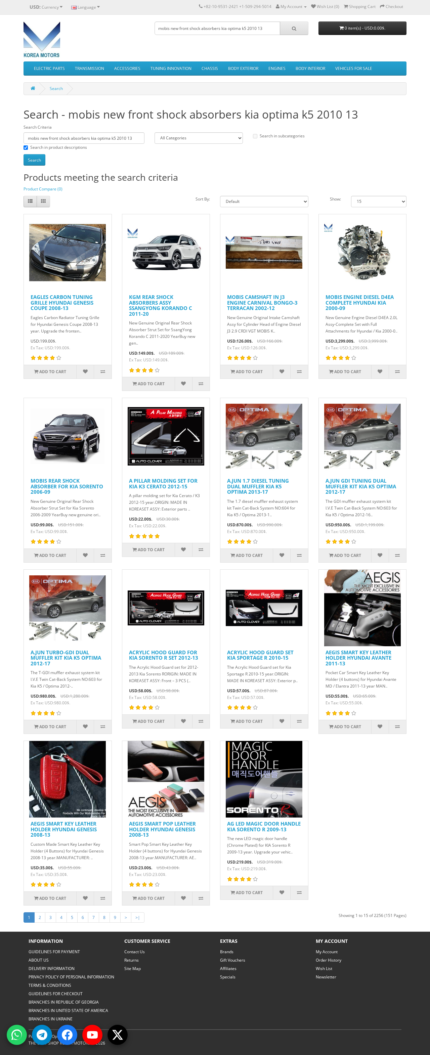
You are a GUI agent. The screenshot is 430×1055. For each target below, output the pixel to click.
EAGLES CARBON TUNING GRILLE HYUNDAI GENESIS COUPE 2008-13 (62, 302)
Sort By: (203, 199)
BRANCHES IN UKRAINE (51, 1019)
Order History (328, 960)
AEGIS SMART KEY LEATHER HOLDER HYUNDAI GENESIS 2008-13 (64, 829)
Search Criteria (38, 127)
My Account (327, 952)
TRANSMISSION (89, 68)
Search (56, 88)
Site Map (132, 968)
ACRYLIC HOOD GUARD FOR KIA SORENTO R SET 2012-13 (163, 655)
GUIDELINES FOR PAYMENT (54, 952)
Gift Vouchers (232, 960)
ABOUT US (39, 960)
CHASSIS (210, 68)
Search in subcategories (282, 136)
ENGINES (277, 68)
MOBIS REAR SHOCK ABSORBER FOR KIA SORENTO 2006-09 (67, 486)
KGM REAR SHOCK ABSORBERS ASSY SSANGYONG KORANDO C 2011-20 (160, 305)
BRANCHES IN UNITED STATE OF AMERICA (68, 1010)
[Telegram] (42, 1035)
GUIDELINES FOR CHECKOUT (56, 994)
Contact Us (134, 952)
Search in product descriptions (58, 147)
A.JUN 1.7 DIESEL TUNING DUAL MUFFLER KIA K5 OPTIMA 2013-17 (258, 486)
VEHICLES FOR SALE (353, 68)
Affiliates (228, 968)
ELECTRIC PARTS (49, 68)
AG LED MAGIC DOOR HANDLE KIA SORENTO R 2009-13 (264, 826)
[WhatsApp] (17, 1035)
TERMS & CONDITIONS (50, 985)
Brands (226, 952)
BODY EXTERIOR (243, 68)
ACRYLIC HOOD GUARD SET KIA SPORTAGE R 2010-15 (260, 655)
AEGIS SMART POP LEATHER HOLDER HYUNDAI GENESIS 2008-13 (162, 829)
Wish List (324, 968)
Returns (131, 960)
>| (137, 917)
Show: (335, 199)
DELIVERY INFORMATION (52, 968)
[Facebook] (67, 1035)
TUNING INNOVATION (170, 68)
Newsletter (326, 977)
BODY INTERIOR (310, 68)
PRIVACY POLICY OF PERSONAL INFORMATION (71, 977)
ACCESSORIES (127, 68)
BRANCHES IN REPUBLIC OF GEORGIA (64, 1002)
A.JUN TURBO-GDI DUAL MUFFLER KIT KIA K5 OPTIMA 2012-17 (66, 658)
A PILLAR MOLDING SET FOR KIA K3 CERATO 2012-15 (163, 483)
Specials (227, 977)
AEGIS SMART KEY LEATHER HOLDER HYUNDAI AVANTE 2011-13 (358, 658)
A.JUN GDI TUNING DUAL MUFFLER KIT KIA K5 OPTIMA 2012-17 (361, 486)
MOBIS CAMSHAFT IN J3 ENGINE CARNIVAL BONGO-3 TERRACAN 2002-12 (262, 302)
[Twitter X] (118, 1035)
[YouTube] (92, 1035)
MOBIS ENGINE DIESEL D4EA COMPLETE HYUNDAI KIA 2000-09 (360, 302)
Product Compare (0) (43, 189)
